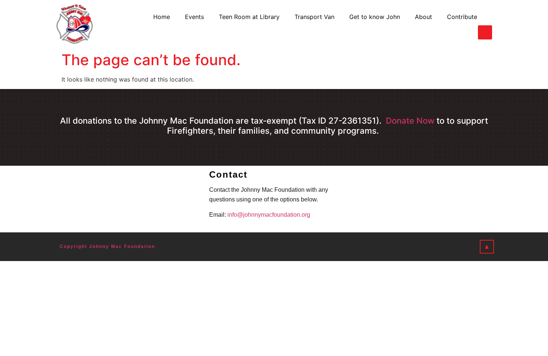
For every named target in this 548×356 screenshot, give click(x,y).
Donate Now (410, 120)
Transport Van (314, 16)
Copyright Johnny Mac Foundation (107, 246)
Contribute (462, 16)
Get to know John (374, 16)
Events (194, 16)
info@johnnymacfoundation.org (268, 215)
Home (161, 16)
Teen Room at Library (249, 16)
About (423, 16)
